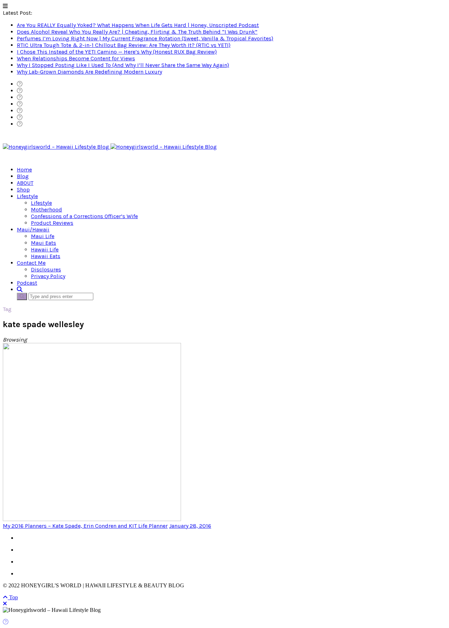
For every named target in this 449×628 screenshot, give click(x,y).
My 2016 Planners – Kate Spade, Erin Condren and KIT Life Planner (85, 525)
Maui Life (42, 236)
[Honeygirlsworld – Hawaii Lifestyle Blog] (110, 146)
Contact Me (31, 262)
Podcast (27, 282)
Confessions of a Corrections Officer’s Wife (84, 216)
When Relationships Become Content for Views (76, 58)
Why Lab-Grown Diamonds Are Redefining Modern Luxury (89, 71)
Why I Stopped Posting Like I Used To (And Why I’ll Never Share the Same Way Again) (123, 65)
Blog (23, 176)
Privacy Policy (48, 276)
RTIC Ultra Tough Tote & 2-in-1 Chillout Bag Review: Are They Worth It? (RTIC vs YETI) (123, 45)
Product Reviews (52, 223)
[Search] (19, 289)
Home (24, 169)
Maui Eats (43, 242)
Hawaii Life (45, 249)
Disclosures (46, 269)
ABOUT (25, 183)
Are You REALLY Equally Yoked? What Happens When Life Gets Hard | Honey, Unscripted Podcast (138, 25)
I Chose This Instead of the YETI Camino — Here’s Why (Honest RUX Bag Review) (117, 51)
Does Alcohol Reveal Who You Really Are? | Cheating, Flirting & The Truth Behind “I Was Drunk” (137, 31)
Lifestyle (27, 196)
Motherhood (46, 209)
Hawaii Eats (45, 256)
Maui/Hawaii (33, 229)
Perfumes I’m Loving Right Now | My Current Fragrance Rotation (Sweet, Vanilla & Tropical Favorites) (145, 38)
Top (13, 597)
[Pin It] (5, 622)
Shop (23, 189)
